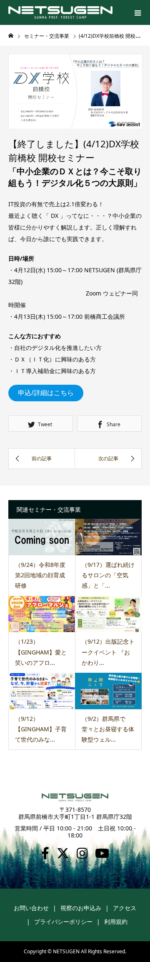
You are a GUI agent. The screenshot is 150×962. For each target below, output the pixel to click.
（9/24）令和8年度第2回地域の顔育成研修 (40, 575)
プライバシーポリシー (63, 921)
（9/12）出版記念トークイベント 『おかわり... (108, 651)
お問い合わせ (31, 908)
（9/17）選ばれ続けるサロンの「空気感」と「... (108, 575)
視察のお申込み (80, 908)
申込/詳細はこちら (46, 392)
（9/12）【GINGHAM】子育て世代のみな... (41, 729)
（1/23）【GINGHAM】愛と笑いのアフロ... (41, 651)
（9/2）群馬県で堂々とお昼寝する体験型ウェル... (108, 729)
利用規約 (116, 921)
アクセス (124, 908)
